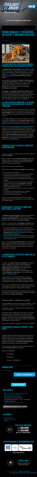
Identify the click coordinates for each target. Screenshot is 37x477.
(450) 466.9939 (18, 384)
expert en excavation (7, 75)
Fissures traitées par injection (13, 393)
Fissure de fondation (20, 43)
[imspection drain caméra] (15, 408)
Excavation (20, 399)
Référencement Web (31, 472)
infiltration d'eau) (24, 393)
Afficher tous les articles (29, 29)
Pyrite (7, 421)
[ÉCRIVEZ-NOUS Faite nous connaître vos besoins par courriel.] (19, 466)
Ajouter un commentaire (24, 374)
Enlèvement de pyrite (18, 402)
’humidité (15, 232)
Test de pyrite (9, 402)
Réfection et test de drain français (14, 395)
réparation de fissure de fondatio (19, 137)
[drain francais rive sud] (11, 12)
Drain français (12, 43)
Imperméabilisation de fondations (14, 396)
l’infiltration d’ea (11, 273)
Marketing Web (22, 472)
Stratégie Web (15, 472)
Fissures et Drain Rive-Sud (24, 471)
